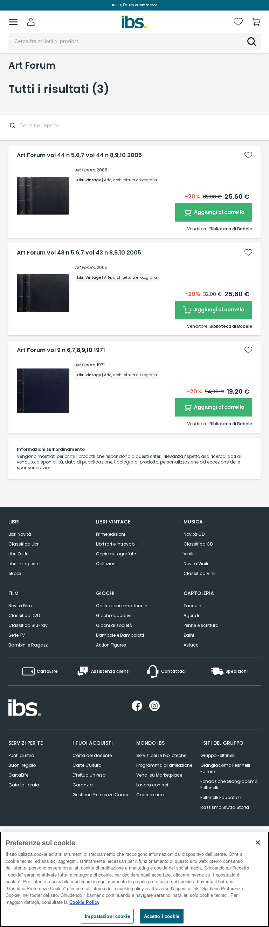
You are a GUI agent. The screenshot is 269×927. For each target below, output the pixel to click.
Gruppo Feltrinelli (217, 755)
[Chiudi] (257, 842)
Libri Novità (19, 534)
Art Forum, (85, 170)
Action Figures (111, 645)
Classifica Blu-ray (28, 625)
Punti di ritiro (21, 755)
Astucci (192, 645)
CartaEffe (18, 775)
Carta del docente (92, 755)
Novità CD (194, 534)
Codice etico (150, 795)
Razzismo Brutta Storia (224, 807)
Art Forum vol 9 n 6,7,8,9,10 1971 (61, 350)
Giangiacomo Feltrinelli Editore (225, 768)
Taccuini (193, 606)
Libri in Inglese (23, 564)
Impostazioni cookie (107, 916)
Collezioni (106, 564)
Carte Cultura (87, 765)
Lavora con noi (152, 785)
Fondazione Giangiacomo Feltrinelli (228, 784)
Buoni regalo (22, 765)
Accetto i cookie (161, 916)
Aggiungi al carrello (218, 212)
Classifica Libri (24, 544)
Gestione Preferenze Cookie (101, 795)
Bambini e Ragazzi (28, 645)
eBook (14, 573)
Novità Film (20, 606)
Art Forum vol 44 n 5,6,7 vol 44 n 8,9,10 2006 (79, 155)
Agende (192, 615)
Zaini (189, 635)
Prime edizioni (110, 534)
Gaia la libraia (23, 785)
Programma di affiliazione (164, 765)
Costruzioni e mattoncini (122, 606)
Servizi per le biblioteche (161, 755)
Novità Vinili (196, 564)
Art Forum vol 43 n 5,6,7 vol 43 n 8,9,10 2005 (79, 253)
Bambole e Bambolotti (120, 635)
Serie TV (16, 635)
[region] (134, 879)
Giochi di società (114, 625)
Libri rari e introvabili (117, 544)
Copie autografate (116, 554)
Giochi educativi (113, 615)
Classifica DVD (24, 615)
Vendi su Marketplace (159, 775)
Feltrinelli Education (220, 797)
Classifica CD (198, 544)
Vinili (188, 554)
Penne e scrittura (201, 625)
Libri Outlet (19, 554)
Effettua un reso (89, 775)
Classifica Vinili (200, 573)
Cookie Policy (84, 902)
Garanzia (83, 785)
